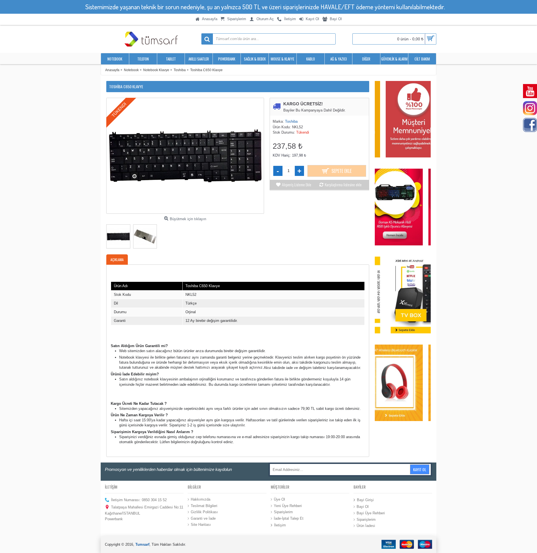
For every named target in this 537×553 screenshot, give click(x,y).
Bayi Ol (363, 507)
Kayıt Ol (419, 469)
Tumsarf (142, 544)
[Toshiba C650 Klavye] (185, 156)
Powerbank (114, 519)
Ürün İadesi (366, 526)
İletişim (280, 525)
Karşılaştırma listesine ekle (343, 184)
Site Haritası (201, 524)
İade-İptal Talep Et (288, 518)
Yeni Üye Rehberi (288, 505)
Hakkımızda (200, 499)
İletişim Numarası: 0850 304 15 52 (139, 500)
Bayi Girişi (365, 500)
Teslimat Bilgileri (204, 505)
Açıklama (117, 259)
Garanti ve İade (203, 518)
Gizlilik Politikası (204, 512)
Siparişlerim (283, 512)
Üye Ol (279, 499)
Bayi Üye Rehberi (371, 513)
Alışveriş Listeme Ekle (296, 184)
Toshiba (291, 121)
